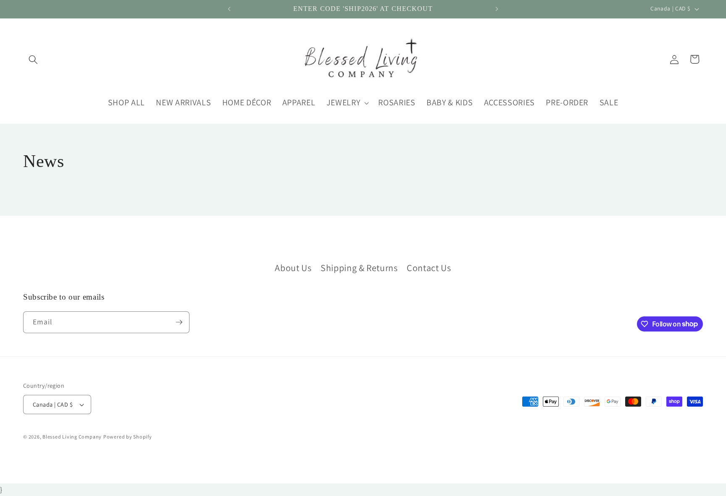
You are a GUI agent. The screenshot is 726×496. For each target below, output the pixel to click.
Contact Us (429, 268)
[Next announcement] (496, 9)
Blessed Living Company (72, 436)
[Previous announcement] (229, 9)
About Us (293, 268)
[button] (33, 59)
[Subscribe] (179, 322)
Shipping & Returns (359, 268)
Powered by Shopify (127, 436)
